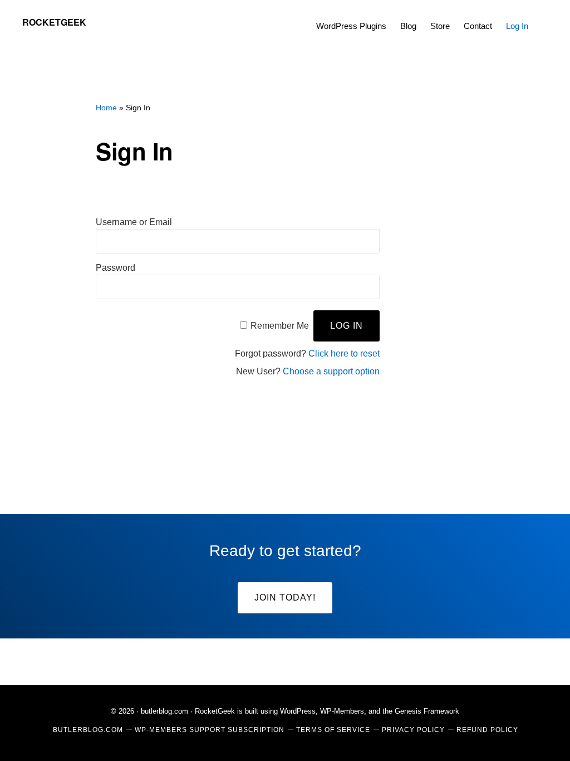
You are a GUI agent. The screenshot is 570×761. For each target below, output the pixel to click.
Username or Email (134, 222)
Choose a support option (331, 371)
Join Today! (285, 597)
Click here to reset (344, 353)
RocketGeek (54, 22)
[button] (542, 18)
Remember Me (279, 325)
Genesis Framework (427, 711)
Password (115, 267)
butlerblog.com (164, 711)
